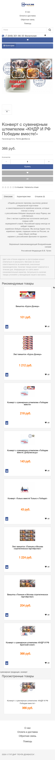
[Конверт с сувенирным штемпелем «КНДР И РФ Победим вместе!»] (27, 76)
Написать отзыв (31, 187)
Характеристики (24, 197)
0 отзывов (19, 187)
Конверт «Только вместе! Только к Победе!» (27, 498)
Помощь (27, 24)
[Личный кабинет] (45, 36)
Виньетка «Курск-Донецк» (27, 306)
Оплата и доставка (28, 16)
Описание (8, 197)
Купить (27, 167)
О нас (27, 12)
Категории (9, 46)
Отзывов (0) (40, 197)
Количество (6, 157)
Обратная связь (28, 20)
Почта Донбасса (23, 139)
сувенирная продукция (10, 672)
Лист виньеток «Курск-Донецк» (27, 354)
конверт (24, 672)
